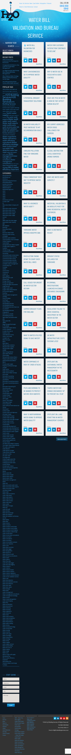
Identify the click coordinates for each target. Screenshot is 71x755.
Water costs (6, 545)
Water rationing (7, 608)
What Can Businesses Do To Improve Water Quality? (32, 74)
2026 (4, 198)
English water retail (8, 288)
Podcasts (49, 3)
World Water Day (7, 661)
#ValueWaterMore (7, 182)
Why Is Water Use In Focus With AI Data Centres (54, 74)
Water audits (6, 504)
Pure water (5, 374)
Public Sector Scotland (8, 371)
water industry (6, 568)
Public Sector (17, 725)
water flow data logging (9, 564)
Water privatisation (7, 604)
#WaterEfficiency (7, 186)
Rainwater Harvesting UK (9, 386)
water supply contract (8, 644)
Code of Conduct (6, 733)
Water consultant (7, 537)
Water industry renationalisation (11, 575)
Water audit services (8, 499)
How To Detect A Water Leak (30, 717)
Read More (39, 64)
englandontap (6, 286)
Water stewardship (7, 637)
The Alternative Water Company (11, 443)
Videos (4, 728)
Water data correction (8, 547)
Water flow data (7, 561)
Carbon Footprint (7, 241)
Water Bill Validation (19, 740)
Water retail (6, 615)
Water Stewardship (8, 165)
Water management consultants (9, 161)
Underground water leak (9, 461)
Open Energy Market (8, 352)
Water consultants (9, 136)
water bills (15, 127)
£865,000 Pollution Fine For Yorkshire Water (31, 153)
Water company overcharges (10, 528)
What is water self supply (9, 654)
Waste (4, 471)
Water (4, 481)
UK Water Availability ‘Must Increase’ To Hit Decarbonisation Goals (32, 127)
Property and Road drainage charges (10, 366)
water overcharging (8, 601)
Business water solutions (9, 238)
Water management (8, 155)
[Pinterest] (61, 718)
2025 (10, 89)
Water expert (6, 558)
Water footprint (8, 146)
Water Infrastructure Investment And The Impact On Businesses (10, 61)
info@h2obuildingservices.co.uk (60, 730)
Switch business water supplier (11, 431)
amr (4, 219)
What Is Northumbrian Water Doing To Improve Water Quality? (33, 417)
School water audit (7, 393)
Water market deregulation (9, 599)
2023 (4, 89)
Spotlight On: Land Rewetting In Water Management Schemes (55, 417)
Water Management (19, 747)
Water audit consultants (9, 494)
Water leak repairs (7, 587)
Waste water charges (8, 475)
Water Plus (5, 602)
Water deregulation (7, 551)
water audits (7, 125)
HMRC (4, 322)
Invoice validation (7, 329)
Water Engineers (30, 724)
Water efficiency (9, 138)
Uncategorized (6, 457)
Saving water (6, 392)
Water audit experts (10, 123)
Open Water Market (8, 354)
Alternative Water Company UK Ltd (10, 206)
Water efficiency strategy (10, 143)
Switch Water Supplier (19, 732)
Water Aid (5, 483)
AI (3, 203)
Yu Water (5, 665)
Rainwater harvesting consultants (8, 378)
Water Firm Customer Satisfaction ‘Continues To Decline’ (56, 48)
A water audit (6, 201)
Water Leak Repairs (19, 745)
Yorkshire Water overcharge (10, 663)
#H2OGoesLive (6, 177)
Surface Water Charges (8, 416)
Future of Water (7, 298)
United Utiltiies (6, 464)
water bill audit (6, 509)
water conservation (8, 533)
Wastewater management (9, 480)
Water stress (6, 640)
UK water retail (6, 456)
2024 (7, 89)
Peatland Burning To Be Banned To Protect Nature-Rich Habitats (32, 391)
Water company (7, 525)
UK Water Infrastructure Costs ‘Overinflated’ (56, 338)
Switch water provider (8, 435)
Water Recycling (18, 752)
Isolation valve (6, 333)
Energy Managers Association (10, 284)
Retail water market (8, 390)
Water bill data (6, 511)
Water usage (6, 651)
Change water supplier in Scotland (9, 247)
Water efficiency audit (8, 554)
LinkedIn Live (6, 338)
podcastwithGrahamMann (9, 360)
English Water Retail (19, 721)
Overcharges (6, 355)
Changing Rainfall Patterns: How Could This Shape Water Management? (11, 66)
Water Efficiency (30, 723)
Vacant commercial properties (10, 468)
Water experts (6, 559)
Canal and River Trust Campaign (11, 239)
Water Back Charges (8, 506)
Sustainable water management (11, 430)
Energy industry (7, 281)
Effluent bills (6, 279)
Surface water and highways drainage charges (10, 413)
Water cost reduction (8, 544)
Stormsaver (6, 409)
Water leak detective (8, 583)
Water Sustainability (8, 646)
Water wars (6, 653)
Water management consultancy (10, 158)
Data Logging (6, 276)
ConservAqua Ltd (7, 265)
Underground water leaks (9, 462)
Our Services (26, 3)
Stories (4, 407)
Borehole (5, 227)
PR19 (4, 362)
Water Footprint (30, 725)
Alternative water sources (9, 212)
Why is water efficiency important (11, 168)
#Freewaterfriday (7, 175)
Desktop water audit (8, 277)
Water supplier (6, 642)
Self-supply (5, 398)
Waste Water (30, 729)
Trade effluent (6, 449)
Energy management (8, 283)
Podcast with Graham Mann (10, 359)
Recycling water (7, 388)
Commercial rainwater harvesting (8, 252)
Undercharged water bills (9, 459)
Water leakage (6, 589)
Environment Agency (8, 291)
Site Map (4, 732)
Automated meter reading (9, 222)
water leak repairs (12, 152)
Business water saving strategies (8, 235)
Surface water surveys (8, 423)
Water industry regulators (9, 573)
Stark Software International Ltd (11, 405)
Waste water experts (8, 476)
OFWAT (4, 350)
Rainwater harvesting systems (11, 381)
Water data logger (7, 549)
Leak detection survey (8, 334)
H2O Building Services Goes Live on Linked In (11, 308)
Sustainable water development (11, 428)
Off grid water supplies (8, 347)
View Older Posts (61, 439)
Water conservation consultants (11, 535)
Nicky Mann (6, 343)
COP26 (4, 269)
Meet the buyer (6, 340)
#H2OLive (5, 179)
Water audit (13, 119)
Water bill (5, 507)
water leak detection (8, 149)
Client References (28, 7)
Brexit (4, 231)
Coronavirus (6, 272)
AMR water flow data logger (10, 220)
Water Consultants (19, 742)
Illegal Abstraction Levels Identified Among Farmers (55, 153)
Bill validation (6, 226)
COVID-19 (5, 274)
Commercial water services (9, 260)
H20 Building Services (9, 99)
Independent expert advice (9, 328)
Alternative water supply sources (9, 216)
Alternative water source (9, 210)
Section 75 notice (7, 397)
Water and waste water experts (11, 487)
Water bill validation (10, 129)
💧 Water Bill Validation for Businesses (29, 48)
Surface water (6, 411)
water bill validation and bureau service (10, 132)
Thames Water (6, 442)
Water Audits (17, 738)
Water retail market (8, 620)
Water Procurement (31, 727)
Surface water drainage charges (11, 419)
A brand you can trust (8, 200)
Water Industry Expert (8, 570)
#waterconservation (8, 184)
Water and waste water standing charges (9, 489)
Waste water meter (8, 478)
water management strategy (10, 596)
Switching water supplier (9, 438)
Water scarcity (6, 632)
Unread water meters (8, 466)
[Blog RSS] (67, 718)
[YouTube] (64, 718)
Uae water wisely (7, 454)
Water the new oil (7, 647)
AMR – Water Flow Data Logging (19, 718)
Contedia (5, 267)
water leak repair (10, 151)
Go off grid (5, 300)
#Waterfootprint (7, 188)
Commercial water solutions (10, 262)
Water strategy (6, 639)
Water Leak (5, 578)
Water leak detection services (10, 582)
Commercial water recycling (10, 257)
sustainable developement (9, 426)
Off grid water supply (8, 348)
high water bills (6, 321)
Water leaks (6, 590)
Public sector (6, 369)
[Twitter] (55, 718)
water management (8, 592)
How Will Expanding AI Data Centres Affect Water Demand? (11, 82)
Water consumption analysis (10, 542)
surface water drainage (8, 417)
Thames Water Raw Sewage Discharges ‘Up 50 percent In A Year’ (56, 391)
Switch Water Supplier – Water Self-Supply (19, 734)
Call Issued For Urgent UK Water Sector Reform (33, 285)
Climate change (6, 250)
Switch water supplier (10, 114)
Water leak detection (8, 580)
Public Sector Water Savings (10, 373)
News (31, 3)
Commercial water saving (9, 258)
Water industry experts (8, 571)
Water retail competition (9, 618)
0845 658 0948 (64, 7)
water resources (7, 613)
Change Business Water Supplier (11, 245)
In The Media (6, 326)
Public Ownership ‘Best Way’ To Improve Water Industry (33, 180)
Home (20, 3)
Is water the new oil (8, 331)
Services (4, 719)
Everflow (5, 293)
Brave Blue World (7, 229)
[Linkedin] (58, 718)
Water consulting (7, 540)
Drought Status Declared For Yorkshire (53, 259)
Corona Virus (6, 271)
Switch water (13, 109)
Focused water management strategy (10, 295)
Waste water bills (7, 473)
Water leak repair (7, 585)
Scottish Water (6, 395)
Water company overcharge (10, 526)
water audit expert (10, 121)
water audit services (9, 126)
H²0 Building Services (9, 102)
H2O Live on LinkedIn (8, 314)
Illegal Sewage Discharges (9, 324)
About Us (21, 7)
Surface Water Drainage (18, 729)
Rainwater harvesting (7, 106)
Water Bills (5, 521)
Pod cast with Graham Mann (10, 357)
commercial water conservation (11, 255)
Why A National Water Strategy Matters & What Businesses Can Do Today (10, 77)
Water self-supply (14, 163)
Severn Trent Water (8, 400)
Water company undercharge (10, 532)
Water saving (6, 625)
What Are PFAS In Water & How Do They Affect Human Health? (56, 101)
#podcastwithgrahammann (10, 181)
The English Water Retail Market (11, 445)
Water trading (6, 649)
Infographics (43, 3)
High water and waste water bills (10, 318)
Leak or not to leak (7, 336)
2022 (4, 191)
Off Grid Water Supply (19, 723)
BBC (4, 224)
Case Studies (36, 3)
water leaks (5, 154)
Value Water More (7, 469)
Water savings (6, 630)
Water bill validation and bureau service (10, 517)
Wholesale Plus (6, 656)
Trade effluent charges (8, 450)
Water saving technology (9, 627)
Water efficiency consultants (10, 556)
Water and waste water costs (10, 485)
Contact (36, 7)
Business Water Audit (8, 232)
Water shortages (7, 635)
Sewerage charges (7, 402)
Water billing (6, 519)
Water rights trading (8, 623)
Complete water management (10, 264)
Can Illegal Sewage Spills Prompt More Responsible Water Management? (11, 72)
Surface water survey (8, 421)
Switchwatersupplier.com (9, 440)
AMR (13, 89)
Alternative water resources (10, 208)
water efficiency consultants (9, 141)
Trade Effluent (18, 737)
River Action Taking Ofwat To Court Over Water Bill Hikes (32, 259)
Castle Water (6, 243)
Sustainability (6, 424)
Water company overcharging (10, 530)
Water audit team (7, 502)
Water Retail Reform (8, 621)
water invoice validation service (11, 577)
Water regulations (7, 611)
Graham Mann (6, 302)
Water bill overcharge (8, 513)
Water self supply (7, 634)
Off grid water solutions (9, 345)
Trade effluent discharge (9, 452)
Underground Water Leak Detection (31, 720)
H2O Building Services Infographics (8, 311)
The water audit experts (9, 447)
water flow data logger (8, 563)
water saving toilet (7, 628)
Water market (6, 597)
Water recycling (6, 609)
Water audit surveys (8, 500)
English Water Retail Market (10, 290)
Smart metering (7, 404)
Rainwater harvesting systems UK (11, 384)
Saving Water (18, 726)
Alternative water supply (9, 213)
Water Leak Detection (19, 744)
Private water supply (8, 364)
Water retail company (8, 616)
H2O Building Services (10, 11)
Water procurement (8, 606)
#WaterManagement (8, 189)
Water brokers (6, 523)
